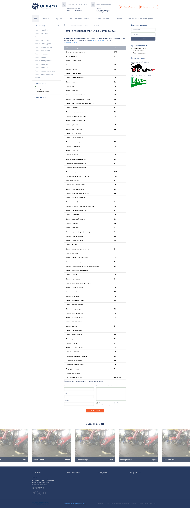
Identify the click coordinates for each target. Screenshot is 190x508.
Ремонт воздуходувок (43, 44)
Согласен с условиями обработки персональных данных (110, 404)
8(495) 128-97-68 (38, 488)
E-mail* (66, 393)
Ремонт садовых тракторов (45, 71)
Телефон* (67, 400)
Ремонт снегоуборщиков (44, 74)
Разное (37, 78)
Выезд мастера (102, 19)
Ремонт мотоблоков (42, 64)
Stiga (86, 25)
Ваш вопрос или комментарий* (106, 386)
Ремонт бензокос (41, 33)
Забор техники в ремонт (79, 19)
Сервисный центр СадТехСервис (75, 503)
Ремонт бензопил (41, 37)
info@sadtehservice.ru (103, 4)
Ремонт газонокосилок (75, 25)
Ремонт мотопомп (41, 67)
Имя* (66, 386)
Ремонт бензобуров (42, 30)
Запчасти (118, 19)
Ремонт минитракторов (43, 61)
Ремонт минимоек (42, 57)
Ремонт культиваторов (43, 54)
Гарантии (60, 19)
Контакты (46, 19)
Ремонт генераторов (42, 50)
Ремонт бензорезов (42, 40)
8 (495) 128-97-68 (77, 4)
